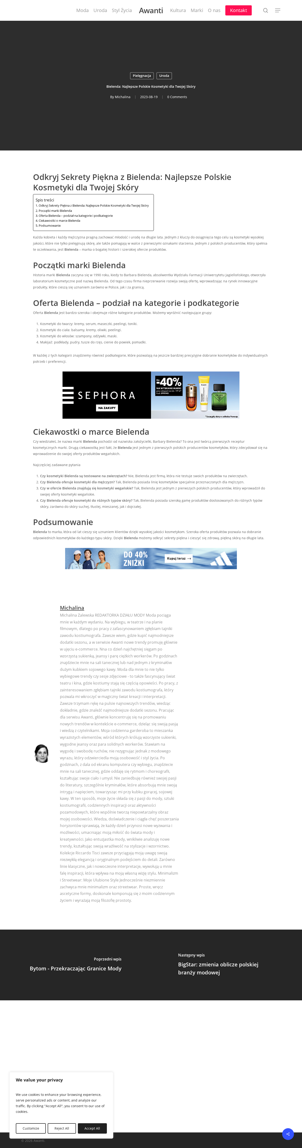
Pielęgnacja (142, 75)
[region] (61, 1105)
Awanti (151, 10)
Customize (31, 1128)
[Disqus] (151, 1065)
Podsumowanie (50, 226)
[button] (278, 10)
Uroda (164, 75)
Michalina (122, 97)
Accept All (92, 1128)
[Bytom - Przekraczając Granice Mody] (75, 965)
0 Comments (177, 97)
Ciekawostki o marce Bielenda (59, 221)
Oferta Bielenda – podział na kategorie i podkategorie (76, 216)
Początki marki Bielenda (55, 211)
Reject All (62, 1128)
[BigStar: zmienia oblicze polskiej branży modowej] (226, 965)
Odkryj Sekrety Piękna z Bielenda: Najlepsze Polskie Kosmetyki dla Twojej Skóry (94, 206)
